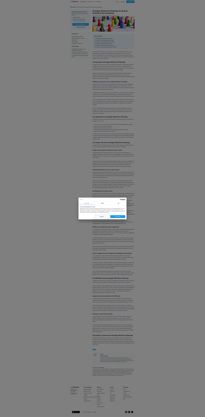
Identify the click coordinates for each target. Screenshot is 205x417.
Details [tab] (102, 203)
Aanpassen (102, 216)
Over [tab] (118, 203)
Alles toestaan (117, 216)
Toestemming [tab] (86, 203)
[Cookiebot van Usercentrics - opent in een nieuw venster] (120, 199)
